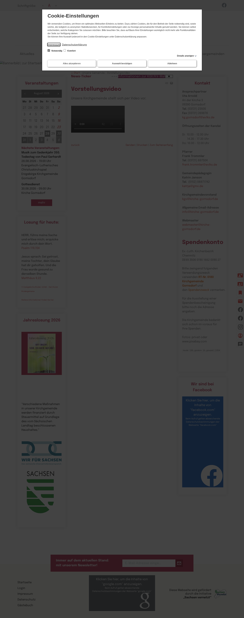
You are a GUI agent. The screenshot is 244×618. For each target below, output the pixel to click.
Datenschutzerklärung (74, 44)
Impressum (54, 44)
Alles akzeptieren (72, 63)
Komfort (71, 51)
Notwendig (57, 51)
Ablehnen (172, 63)
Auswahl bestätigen (122, 63)
